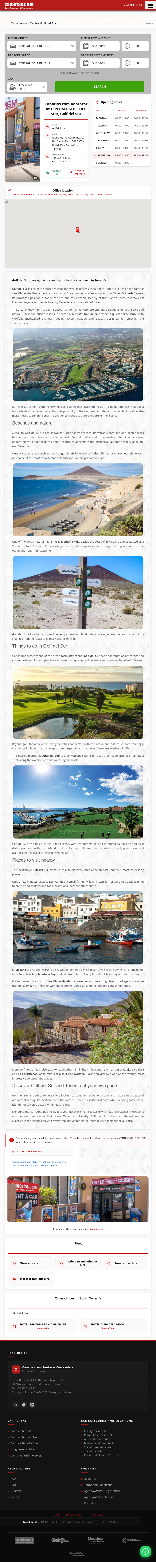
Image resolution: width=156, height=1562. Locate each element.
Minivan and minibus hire (100, 1443)
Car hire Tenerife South (26, 1443)
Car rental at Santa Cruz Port (102, 1455)
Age (11, 79)
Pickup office (17, 38)
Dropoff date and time (97, 55)
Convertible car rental (98, 1435)
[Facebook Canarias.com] (23, 1404)
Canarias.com (96, 1229)
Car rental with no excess (27, 1455)
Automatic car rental (97, 1439)
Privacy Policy (73, 1515)
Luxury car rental (95, 1431)
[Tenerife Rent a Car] (19, 5)
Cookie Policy (95, 1515)
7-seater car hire (94, 1451)
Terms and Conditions (98, 1485)
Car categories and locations (107, 1421)
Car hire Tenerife (21, 1431)
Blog (13, 1485)
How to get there (79, 172)
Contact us (56, 172)
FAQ (13, 1479)
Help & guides (19, 1468)
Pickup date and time (95, 38)
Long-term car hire (22, 1449)
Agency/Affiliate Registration (102, 1491)
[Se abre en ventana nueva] (145, 1551)
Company (88, 1468)
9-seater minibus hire (98, 1447)
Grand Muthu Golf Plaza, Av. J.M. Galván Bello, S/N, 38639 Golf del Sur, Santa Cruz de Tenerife (68, 143)
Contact (15, 1497)
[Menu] (150, 5)
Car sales (90, 1503)
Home (148, 23)
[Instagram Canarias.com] (15, 1404)
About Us (90, 1479)
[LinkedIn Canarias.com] (32, 1404)
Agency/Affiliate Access (98, 1497)
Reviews (16, 1491)
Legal (56, 1515)
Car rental (17, 1421)
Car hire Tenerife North (26, 1437)
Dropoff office (19, 55)
